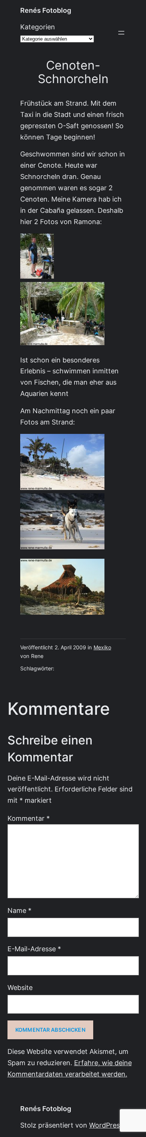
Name (19, 910)
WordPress (106, 1125)
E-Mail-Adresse (34, 949)
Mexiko (102, 647)
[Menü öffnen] (121, 32)
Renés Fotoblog (45, 10)
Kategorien (37, 27)
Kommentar (28, 818)
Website (20, 987)
